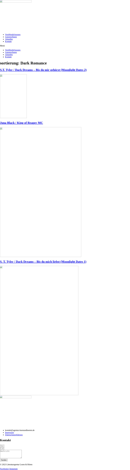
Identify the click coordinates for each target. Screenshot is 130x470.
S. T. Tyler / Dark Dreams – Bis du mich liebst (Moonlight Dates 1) (43, 261)
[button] (65, 46)
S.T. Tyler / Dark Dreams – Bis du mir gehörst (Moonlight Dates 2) (43, 70)
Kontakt (8, 41)
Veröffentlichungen (12, 34)
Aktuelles (9, 39)
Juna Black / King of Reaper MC (21, 122)
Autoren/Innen (11, 37)
